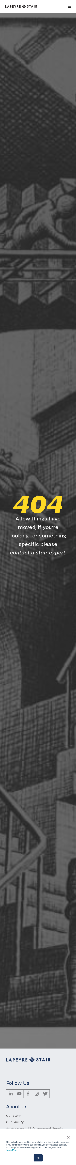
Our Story (13, 1115)
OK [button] (38, 1157)
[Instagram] (36, 1093)
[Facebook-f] (28, 1093)
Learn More (11, 1149)
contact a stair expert (37, 552)
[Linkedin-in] (10, 1093)
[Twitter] (45, 1093)
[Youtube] (19, 1093)
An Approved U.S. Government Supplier (35, 1128)
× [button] (68, 1136)
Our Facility (15, 1122)
